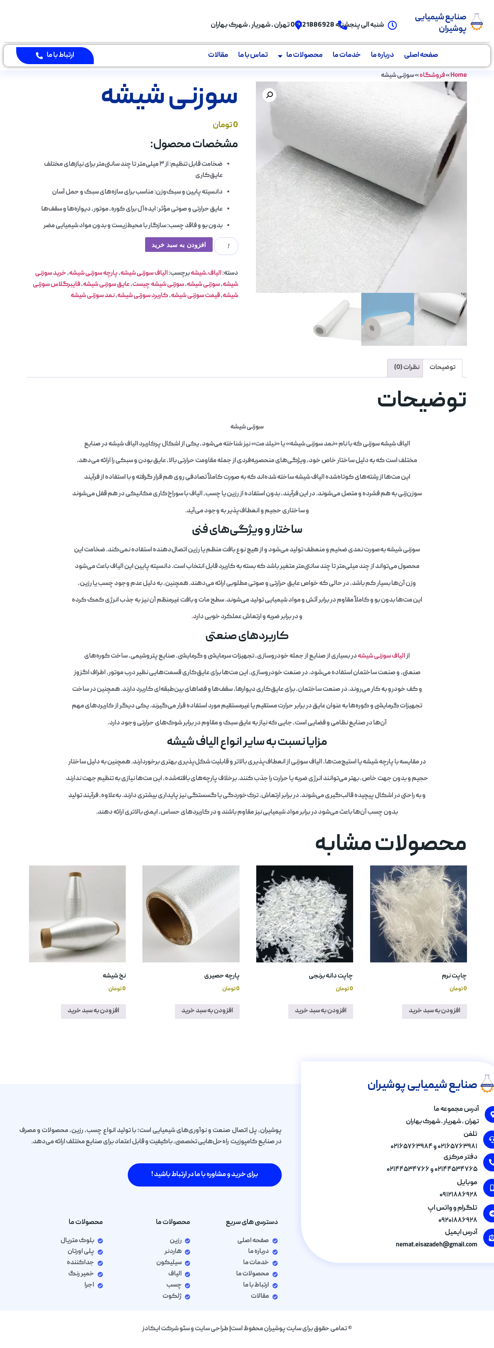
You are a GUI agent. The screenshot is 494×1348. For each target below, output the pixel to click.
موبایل (467, 1183)
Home (458, 75)
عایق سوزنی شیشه (106, 284)
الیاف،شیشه (206, 273)
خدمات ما (347, 55)
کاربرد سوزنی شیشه (142, 296)
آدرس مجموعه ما (456, 1109)
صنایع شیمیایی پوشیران (441, 23)
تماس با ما (253, 55)
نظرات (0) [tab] (407, 367)
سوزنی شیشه (203, 284)
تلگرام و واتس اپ (452, 1208)
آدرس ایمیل (461, 1233)
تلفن (470, 1134)
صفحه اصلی (421, 55)
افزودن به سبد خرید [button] (434, 1011)
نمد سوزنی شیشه (93, 296)
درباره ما (382, 55)
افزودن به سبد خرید (179, 244)
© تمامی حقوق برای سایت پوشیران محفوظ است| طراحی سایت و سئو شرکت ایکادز (247, 1329)
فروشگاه (432, 75)
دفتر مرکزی (460, 1157)
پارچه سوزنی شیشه (93, 273)
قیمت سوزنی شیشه (195, 296)
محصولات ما (304, 55)
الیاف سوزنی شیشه (144, 273)
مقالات (218, 55)
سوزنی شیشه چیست (158, 284)
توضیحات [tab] (442, 367)
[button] (269, 95)
